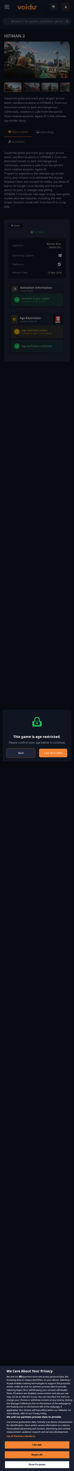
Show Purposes (37, 1464)
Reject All (36, 1454)
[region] (37, 1418)
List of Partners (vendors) (21, 1436)
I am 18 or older (53, 753)
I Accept (37, 1444)
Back (21, 753)
